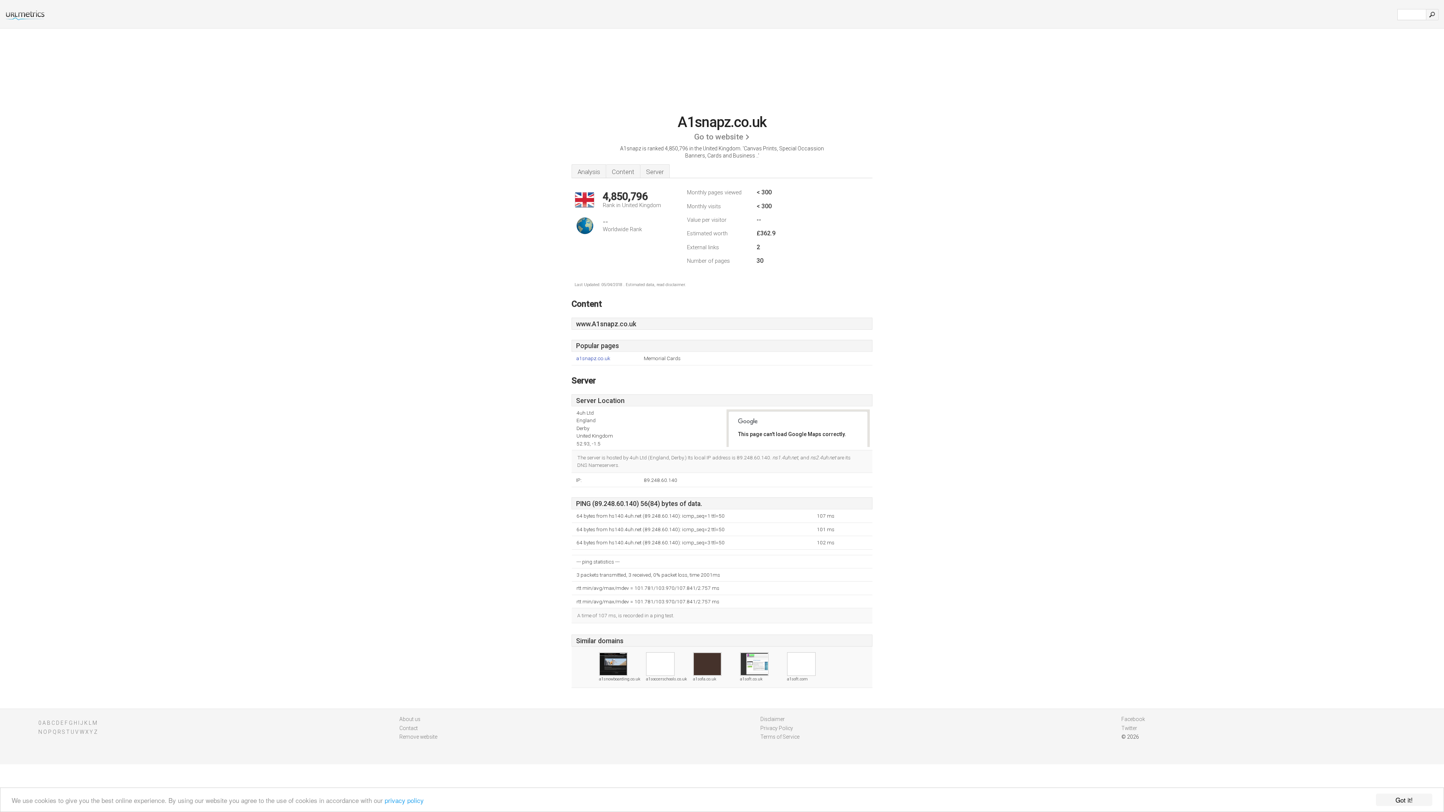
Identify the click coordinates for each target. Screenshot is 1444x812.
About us (409, 719)
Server (655, 172)
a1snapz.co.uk (593, 358)
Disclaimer (772, 719)
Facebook (1133, 719)
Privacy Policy (776, 728)
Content (623, 172)
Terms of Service (779, 737)
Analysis (589, 172)
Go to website (718, 136)
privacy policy (404, 800)
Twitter (1129, 728)
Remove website (418, 737)
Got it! (1404, 799)
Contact (408, 728)
